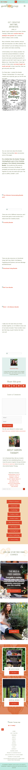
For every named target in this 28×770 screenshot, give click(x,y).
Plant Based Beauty (14, 522)
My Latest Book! (14, 591)
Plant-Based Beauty (14, 479)
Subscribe (14, 631)
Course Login (21, 1)
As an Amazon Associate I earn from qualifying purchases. (14, 759)
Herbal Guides (14, 477)
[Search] (24, 489)
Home (14, 731)
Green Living (14, 485)
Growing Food (14, 482)
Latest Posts (14, 506)
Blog (14, 746)
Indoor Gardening (14, 483)
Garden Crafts (14, 476)
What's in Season (14, 501)
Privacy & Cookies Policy (14, 752)
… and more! (14, 486)
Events (14, 739)
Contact (14, 748)
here (16, 153)
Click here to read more (9, 464)
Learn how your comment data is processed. (14, 431)
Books (14, 743)
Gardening (14, 510)
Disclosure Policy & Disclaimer (14, 754)
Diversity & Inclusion (14, 756)
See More (14, 672)
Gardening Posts (14, 474)
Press (14, 741)
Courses (14, 745)
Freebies (14, 735)
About (14, 737)
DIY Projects (14, 480)
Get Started (14, 733)
